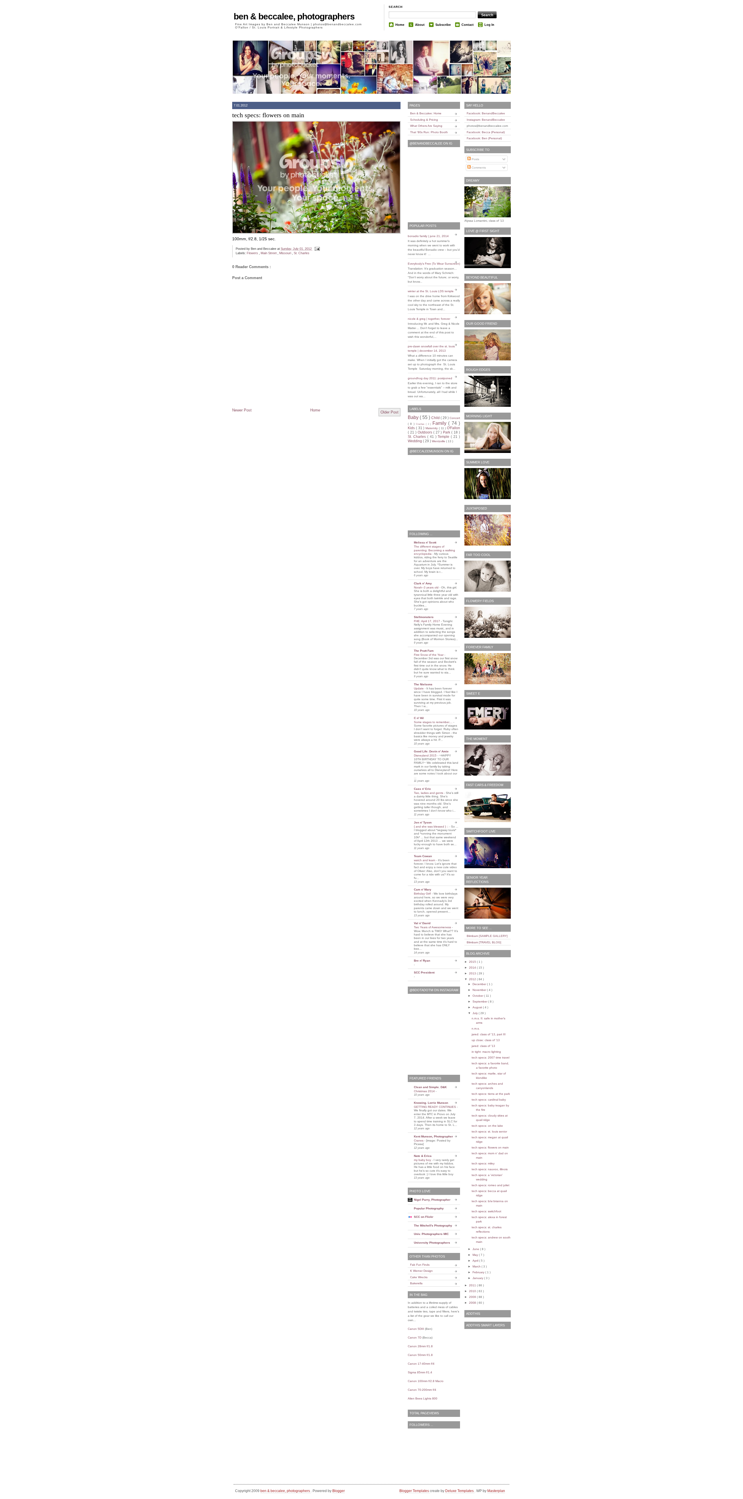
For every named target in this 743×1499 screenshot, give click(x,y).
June (476, 1249)
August (478, 1007)
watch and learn (425, 860)
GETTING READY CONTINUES (435, 1106)
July (476, 1013)
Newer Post (242, 410)
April (476, 1260)
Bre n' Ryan (422, 960)
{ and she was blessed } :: (431, 826)
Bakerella (416, 1283)
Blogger (338, 1491)
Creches (420, 424)
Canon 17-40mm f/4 (421, 1363)
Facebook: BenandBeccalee (486, 113)
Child (436, 418)
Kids (412, 428)
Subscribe (443, 24)
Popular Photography (429, 1208)
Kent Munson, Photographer (433, 1136)
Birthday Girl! (423, 893)
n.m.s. (476, 1028)
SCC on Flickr (423, 1216)
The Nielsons (423, 684)
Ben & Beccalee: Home (425, 113)
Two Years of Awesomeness (433, 927)
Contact (467, 24)
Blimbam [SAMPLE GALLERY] (487, 936)
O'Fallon (453, 428)
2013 (473, 973)
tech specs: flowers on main (268, 115)
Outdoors (425, 432)
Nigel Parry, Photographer (432, 1199)
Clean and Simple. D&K (430, 1087)
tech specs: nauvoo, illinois (490, 1169)
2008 (473, 1302)
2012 (473, 979)
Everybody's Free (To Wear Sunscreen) (434, 263)
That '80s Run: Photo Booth (429, 132)
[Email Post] (316, 248)
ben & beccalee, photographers (294, 16)
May (476, 1254)
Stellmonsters (424, 617)
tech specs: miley (483, 1163)
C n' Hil (419, 718)
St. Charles (301, 253)
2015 (473, 961)
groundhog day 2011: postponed (430, 378)
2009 (473, 1296)
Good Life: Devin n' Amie (431, 751)
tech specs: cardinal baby (489, 1099)
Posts (475, 159)
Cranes (419, 1140)
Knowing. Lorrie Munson (431, 1102)
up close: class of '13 (486, 1040)
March (477, 1266)
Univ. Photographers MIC (431, 1234)
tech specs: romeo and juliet (490, 1185)
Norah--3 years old (426, 587)
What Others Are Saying (426, 125)
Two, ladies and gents (429, 792)
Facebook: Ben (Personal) (484, 138)
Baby (414, 417)
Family (440, 423)
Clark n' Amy (423, 583)
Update (419, 688)
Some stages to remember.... (433, 722)
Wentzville (439, 441)
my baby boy (423, 1160)
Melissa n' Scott (425, 542)
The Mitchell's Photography (433, 1225)
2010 (473, 1291)
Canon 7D (414, 1337)
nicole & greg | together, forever (429, 318)
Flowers (253, 253)
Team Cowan (423, 856)
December (480, 984)
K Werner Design (421, 1270)
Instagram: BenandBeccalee (486, 119)
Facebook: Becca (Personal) (486, 132)
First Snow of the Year (429, 654)
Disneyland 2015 (425, 755)
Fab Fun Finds (420, 1264)
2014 (473, 967)
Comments (478, 167)
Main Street (269, 253)
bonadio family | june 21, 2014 (428, 236)
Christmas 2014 (425, 1091)
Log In (489, 24)
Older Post (389, 412)
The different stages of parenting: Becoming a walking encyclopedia (434, 550)
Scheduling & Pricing (424, 119)
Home (399, 24)
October (478, 995)
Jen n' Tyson (423, 822)
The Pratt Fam (424, 650)
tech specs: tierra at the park (491, 1093)
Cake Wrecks (419, 1277)
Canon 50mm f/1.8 (420, 1355)
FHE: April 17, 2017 (427, 621)
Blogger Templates (414, 1491)
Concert (455, 418)
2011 (473, 1285)
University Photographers (432, 1242)
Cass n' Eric (422, 788)
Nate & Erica (423, 1155)
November (480, 989)
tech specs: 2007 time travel (490, 1057)
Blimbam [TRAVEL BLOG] (484, 942)
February (479, 1272)
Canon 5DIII (416, 1328)
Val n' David (422, 923)
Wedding (415, 441)
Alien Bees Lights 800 (422, 1398)
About (420, 24)
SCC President (424, 972)
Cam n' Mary (422, 889)
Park (447, 432)
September (480, 1001)
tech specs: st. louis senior (489, 1131)
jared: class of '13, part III (489, 1034)
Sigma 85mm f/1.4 (420, 1372)
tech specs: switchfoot (486, 1211)
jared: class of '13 (483, 1046)
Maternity (432, 428)
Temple (444, 437)
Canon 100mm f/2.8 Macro (425, 1381)
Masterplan (496, 1491)
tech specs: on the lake (487, 1125)
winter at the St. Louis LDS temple (431, 291)
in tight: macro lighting (486, 1051)
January (478, 1278)
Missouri (285, 253)
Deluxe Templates (460, 1491)
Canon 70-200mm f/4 (422, 1389)
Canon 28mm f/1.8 (420, 1346)
